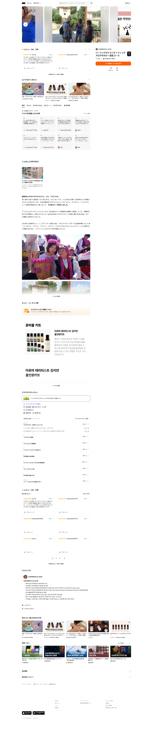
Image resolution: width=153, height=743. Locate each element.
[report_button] (53, 54)
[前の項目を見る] (86, 162)
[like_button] (24, 68)
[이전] (47, 558)
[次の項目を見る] (89, 162)
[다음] (64, 558)
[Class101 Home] (23, 3)
